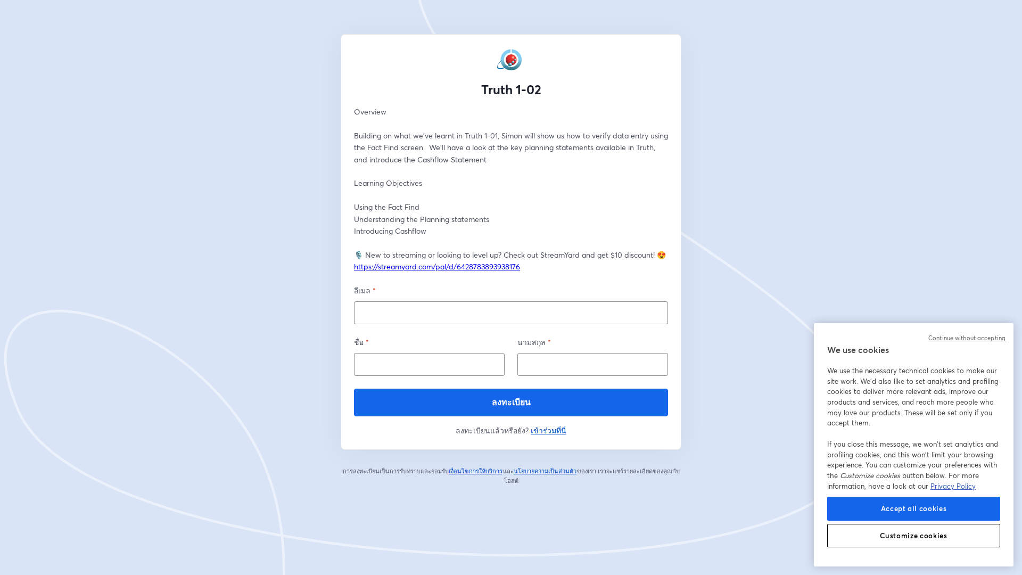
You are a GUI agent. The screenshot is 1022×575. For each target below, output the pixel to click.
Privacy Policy (953, 486)
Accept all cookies (914, 508)
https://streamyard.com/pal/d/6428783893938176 (437, 266)
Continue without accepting (966, 338)
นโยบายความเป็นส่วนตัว (545, 471)
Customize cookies (913, 535)
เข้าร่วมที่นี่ (548, 430)
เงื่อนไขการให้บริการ (476, 471)
